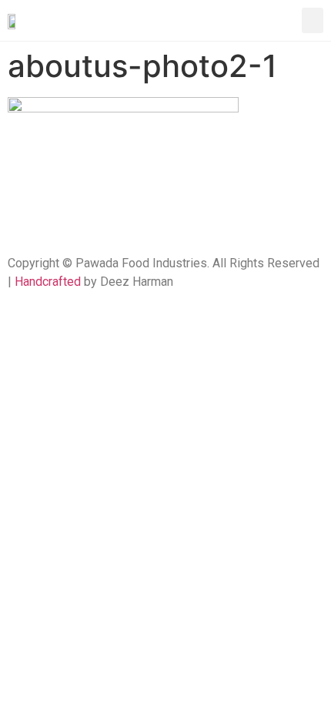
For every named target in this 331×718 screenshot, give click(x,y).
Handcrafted (48, 281)
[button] (312, 20)
